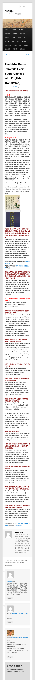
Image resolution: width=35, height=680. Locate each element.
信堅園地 (9, 11)
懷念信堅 (15, 49)
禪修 (13, 41)
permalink (18, 525)
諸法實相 (24, 41)
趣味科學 (7, 33)
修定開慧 (26, 45)
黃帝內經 (22, 33)
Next (28, 55)
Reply (10, 598)
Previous (8, 55)
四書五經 (15, 33)
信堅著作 (22, 49)
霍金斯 (7, 41)
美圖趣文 (13, 29)
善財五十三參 (17, 45)
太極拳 (13, 37)
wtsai (20, 87)
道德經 (19, 37)
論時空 (7, 37)
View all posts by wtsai (22, 554)
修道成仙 (7, 49)
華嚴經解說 (8, 45)
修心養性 (21, 29)
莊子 (25, 37)
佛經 (18, 41)
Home (6, 29)
